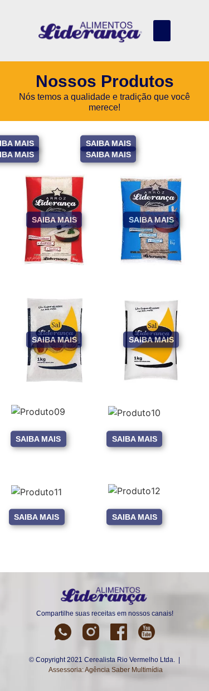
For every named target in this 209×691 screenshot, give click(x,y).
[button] (162, 30)
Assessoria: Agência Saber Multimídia (105, 670)
